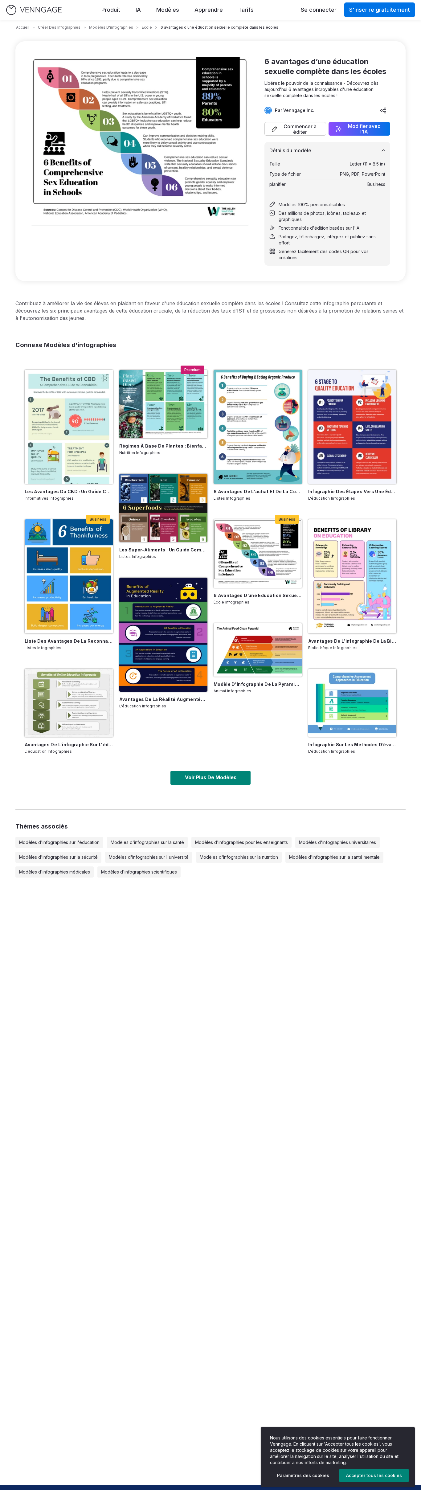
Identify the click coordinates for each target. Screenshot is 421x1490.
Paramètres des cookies (303, 1475)
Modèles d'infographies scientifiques (139, 871)
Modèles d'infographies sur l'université (149, 857)
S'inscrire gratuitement (379, 9)
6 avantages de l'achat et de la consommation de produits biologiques (258, 491)
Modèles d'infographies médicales (54, 871)
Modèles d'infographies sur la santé (147, 842)
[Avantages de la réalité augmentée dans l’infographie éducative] (163, 635)
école (147, 27)
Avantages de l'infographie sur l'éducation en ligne (69, 744)
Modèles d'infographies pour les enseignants (241, 842)
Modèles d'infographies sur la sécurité (58, 857)
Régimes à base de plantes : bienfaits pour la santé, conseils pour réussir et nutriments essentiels (163, 445)
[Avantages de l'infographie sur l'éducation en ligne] (69, 703)
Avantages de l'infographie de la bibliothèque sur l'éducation (352, 641)
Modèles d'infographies (111, 27)
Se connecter (319, 9)
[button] (295, 129)
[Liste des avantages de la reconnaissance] (69, 576)
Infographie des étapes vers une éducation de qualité (352, 491)
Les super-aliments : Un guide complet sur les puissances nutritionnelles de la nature (163, 549)
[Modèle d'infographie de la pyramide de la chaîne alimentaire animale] (258, 650)
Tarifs (246, 9)
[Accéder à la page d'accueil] (34, 10)
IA (138, 9)
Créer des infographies (59, 27)
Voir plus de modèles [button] (210, 777)
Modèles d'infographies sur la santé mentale (334, 857)
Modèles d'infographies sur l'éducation (59, 842)
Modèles (167, 9)
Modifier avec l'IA (364, 129)
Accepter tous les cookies (374, 1475)
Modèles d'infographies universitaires (337, 842)
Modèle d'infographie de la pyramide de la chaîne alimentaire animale (258, 684)
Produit (110, 9)
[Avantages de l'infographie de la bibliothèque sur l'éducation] (352, 576)
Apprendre (208, 9)
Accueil (22, 27)
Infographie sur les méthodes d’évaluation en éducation (352, 744)
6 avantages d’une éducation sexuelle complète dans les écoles (258, 595)
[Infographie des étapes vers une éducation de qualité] (352, 427)
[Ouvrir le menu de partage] (383, 110)
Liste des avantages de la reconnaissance (69, 641)
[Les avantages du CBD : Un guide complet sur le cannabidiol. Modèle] (69, 427)
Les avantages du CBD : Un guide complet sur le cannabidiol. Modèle (69, 491)
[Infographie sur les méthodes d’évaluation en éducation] (352, 703)
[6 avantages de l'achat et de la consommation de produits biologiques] (258, 427)
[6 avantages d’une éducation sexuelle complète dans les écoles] (258, 553)
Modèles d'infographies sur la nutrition (239, 857)
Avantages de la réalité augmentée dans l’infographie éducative (163, 699)
